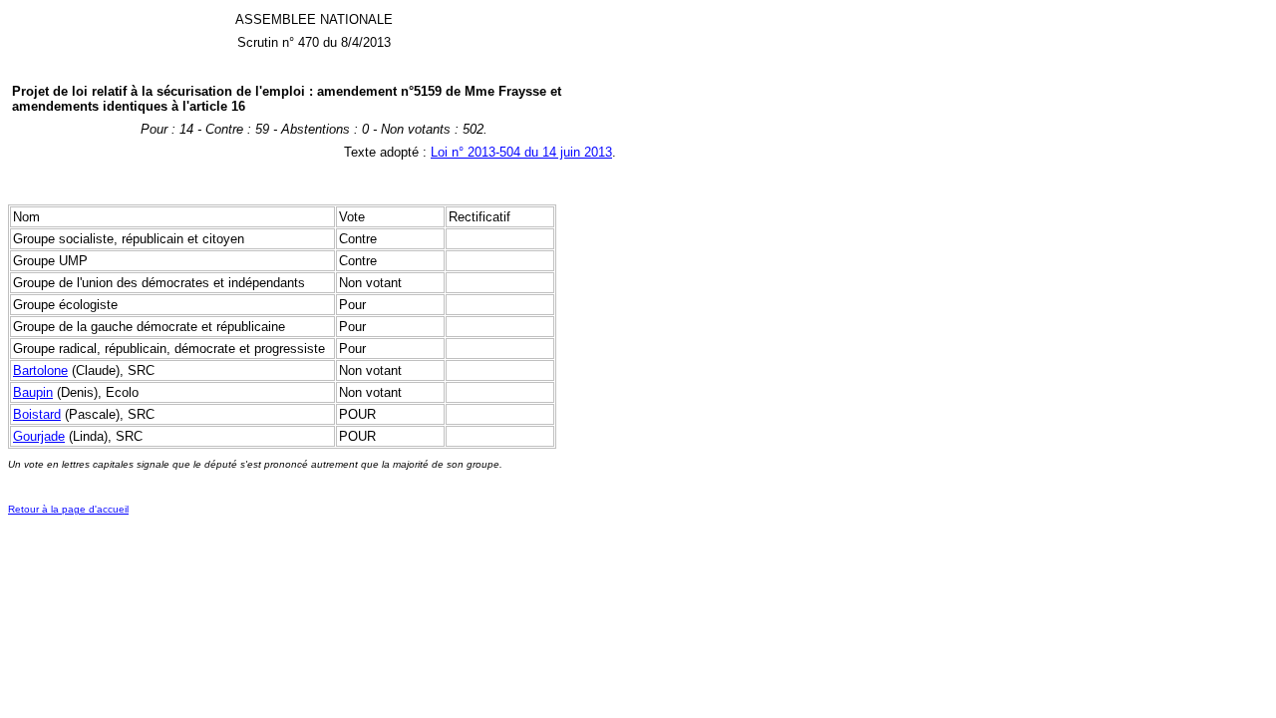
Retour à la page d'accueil (68, 509)
